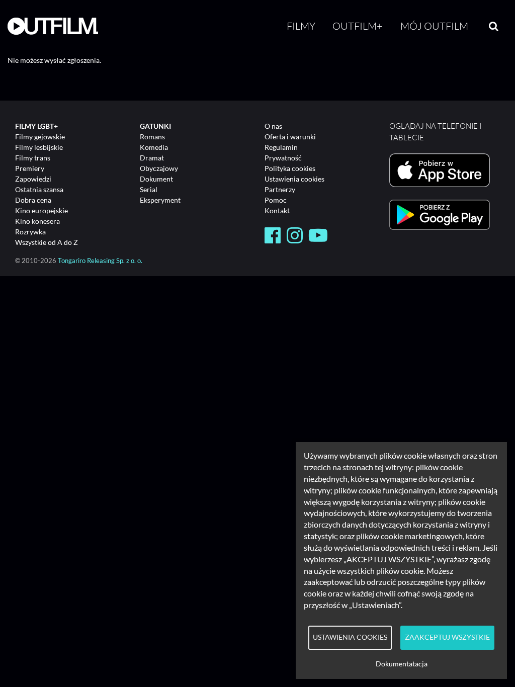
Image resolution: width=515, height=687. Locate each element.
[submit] (493, 26)
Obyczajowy (159, 168)
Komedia (154, 147)
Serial (148, 189)
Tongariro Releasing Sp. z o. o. (100, 261)
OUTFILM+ (357, 26)
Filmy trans (32, 157)
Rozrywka (30, 231)
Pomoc (276, 200)
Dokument (156, 179)
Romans (152, 136)
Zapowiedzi (33, 179)
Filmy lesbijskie (39, 147)
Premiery (29, 168)
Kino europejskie (41, 210)
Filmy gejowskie (40, 136)
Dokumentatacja (401, 664)
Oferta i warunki (290, 136)
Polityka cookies (290, 168)
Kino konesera (37, 221)
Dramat (152, 157)
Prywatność (283, 157)
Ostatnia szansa (39, 189)
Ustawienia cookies (294, 179)
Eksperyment (160, 200)
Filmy (301, 26)
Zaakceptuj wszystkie (447, 637)
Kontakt (277, 210)
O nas (273, 126)
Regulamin (281, 147)
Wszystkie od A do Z (46, 242)
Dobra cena (33, 200)
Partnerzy (280, 189)
